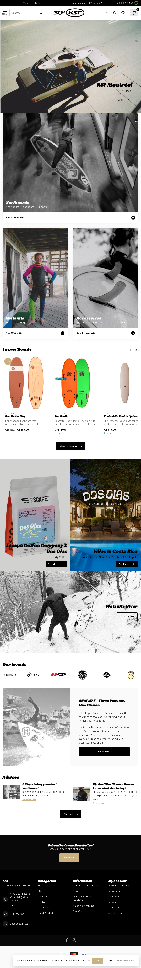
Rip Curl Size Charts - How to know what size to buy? (113, 786)
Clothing (42, 902)
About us (78, 891)
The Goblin (61, 416)
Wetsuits (42, 896)
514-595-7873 (17, 914)
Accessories (44, 907)
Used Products (46, 913)
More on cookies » (126, 960)
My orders (114, 891)
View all (68, 814)
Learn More (104, 751)
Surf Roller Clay (15, 416)
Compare (113, 907)
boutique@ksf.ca (19, 923)
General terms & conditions (82, 898)
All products (115, 913)
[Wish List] (123, 12)
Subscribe (69, 857)
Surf (40, 885)
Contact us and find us (85, 885)
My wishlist (114, 902)
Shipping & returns (83, 905)
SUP (40, 891)
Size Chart (78, 911)
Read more (29, 799)
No (110, 960)
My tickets (114, 896)
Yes (97, 960)
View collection (68, 446)
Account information (119, 885)
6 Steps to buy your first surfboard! (39, 786)
